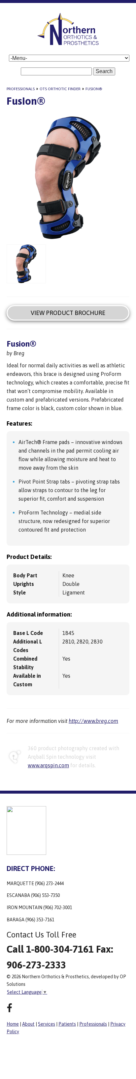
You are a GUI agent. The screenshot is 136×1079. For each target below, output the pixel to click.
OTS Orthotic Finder (60, 89)
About (28, 1024)
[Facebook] (9, 1008)
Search (104, 71)
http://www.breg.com (93, 721)
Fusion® (93, 89)
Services (46, 1024)
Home (13, 1024)
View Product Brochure (68, 312)
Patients (67, 1024)
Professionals (21, 89)
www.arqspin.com (48, 765)
